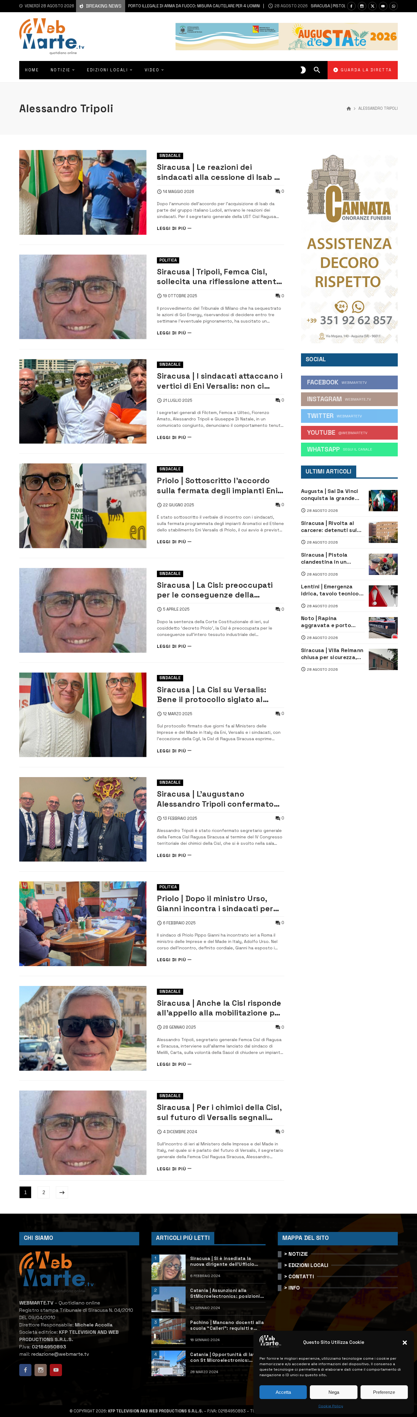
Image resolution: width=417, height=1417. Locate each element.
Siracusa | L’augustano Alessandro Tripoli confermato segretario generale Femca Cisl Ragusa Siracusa (217, 799)
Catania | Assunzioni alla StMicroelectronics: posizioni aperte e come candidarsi (225, 1293)
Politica (168, 260)
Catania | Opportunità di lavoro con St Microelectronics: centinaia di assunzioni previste (227, 1357)
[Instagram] (362, 6)
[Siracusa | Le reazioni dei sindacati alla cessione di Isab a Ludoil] (83, 192)
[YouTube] (383, 6)
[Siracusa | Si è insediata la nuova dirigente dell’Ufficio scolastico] (168, 1267)
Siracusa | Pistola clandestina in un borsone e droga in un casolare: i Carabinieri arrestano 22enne (330, 558)
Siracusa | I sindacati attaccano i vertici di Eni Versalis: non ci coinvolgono (219, 381)
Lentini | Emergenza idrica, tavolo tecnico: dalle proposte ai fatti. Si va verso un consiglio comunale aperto (332, 590)
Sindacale (170, 155)
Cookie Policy (330, 1406)
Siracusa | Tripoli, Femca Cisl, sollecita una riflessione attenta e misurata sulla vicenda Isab (219, 277)
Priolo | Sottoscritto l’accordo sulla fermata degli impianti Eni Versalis (217, 485)
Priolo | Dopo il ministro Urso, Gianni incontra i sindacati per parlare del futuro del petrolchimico (215, 903)
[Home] (348, 109)
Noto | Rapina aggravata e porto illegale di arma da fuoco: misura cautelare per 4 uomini (331, 622)
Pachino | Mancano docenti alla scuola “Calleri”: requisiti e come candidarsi (227, 1325)
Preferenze (384, 1392)
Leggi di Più (171, 228)
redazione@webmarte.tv (60, 1354)
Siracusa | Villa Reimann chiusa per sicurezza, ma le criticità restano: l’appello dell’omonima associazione (332, 654)
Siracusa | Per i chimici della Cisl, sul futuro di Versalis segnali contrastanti (219, 1112)
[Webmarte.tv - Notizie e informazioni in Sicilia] (51, 36)
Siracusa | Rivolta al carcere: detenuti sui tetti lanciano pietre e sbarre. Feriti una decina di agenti (330, 527)
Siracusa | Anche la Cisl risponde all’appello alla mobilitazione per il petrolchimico (219, 1008)
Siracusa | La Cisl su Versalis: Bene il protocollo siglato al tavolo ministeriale (212, 695)
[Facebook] (351, 6)
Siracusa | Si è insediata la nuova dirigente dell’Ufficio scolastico (222, 1261)
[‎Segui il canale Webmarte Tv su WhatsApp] (393, 6)
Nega (333, 1392)
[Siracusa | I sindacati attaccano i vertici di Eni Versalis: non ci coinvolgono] (83, 401)
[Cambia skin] (303, 70)
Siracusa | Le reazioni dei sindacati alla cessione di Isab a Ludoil (218, 172)
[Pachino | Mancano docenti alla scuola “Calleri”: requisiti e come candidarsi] (168, 1331)
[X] (372, 6)
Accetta (283, 1392)
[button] (405, 1343)
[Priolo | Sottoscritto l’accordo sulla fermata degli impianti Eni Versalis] (83, 505)
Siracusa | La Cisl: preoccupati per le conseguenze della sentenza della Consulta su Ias (216, 590)
